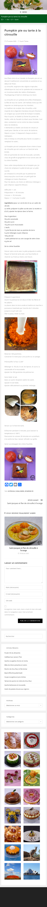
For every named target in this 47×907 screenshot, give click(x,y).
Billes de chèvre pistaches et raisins (15, 665)
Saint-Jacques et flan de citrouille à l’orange (23, 549)
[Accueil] (2, 19)
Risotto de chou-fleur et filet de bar (15, 669)
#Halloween (20, 491)
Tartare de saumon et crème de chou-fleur (18, 681)
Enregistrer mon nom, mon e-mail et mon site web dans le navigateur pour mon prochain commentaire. (22, 612)
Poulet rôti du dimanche (12, 653)
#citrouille (12, 491)
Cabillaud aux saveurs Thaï (13, 657)
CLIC (6, 211)
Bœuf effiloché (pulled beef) (13, 673)
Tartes (26, 41)
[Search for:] (23, 636)
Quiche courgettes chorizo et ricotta (16, 661)
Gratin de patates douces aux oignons (16, 689)
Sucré (21, 41)
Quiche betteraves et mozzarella (14, 685)
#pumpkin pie (29, 491)
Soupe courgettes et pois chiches (15, 677)
